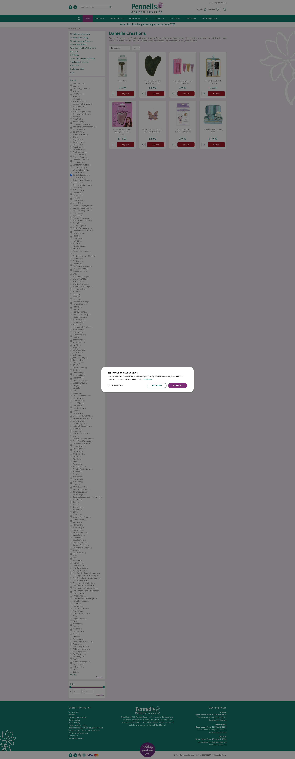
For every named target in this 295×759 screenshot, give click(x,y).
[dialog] (147, 379)
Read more (147, 379)
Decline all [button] (157, 385)
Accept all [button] (178, 385)
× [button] (190, 370)
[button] (115, 385)
